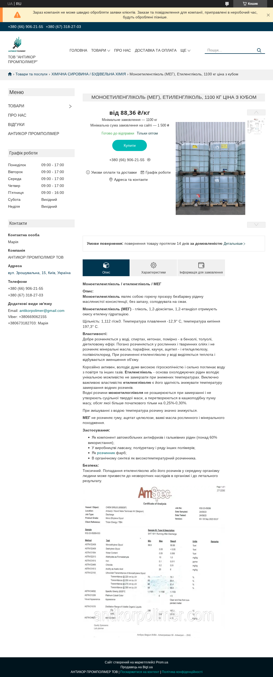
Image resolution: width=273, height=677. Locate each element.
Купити (130, 145)
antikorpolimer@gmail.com (42, 310)
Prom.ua (162, 662)
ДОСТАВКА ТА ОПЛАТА (155, 50)
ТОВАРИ (98, 50)
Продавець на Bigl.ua (137, 667)
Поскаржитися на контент (139, 672)
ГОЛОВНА (78, 50)
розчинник (106, 453)
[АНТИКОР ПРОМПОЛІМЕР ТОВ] (17, 44)
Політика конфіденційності (182, 672)
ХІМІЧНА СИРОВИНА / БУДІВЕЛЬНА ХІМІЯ (88, 74)
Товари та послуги (31, 74)
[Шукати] (259, 50)
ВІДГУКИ (16, 124)
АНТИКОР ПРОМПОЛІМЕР (33, 133)
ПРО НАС (122, 50)
